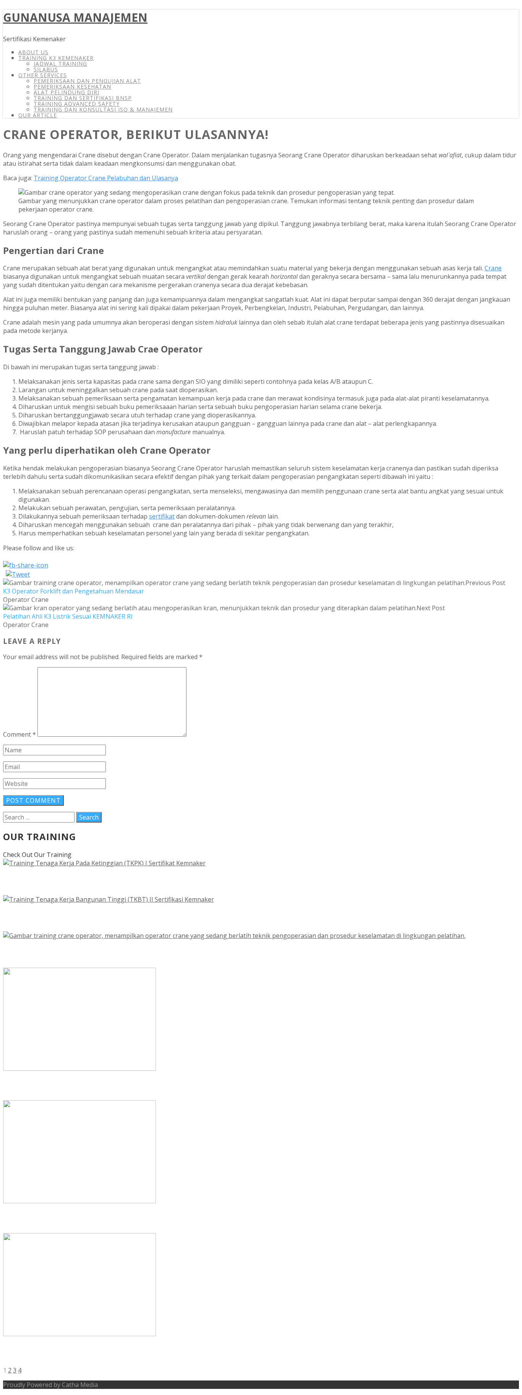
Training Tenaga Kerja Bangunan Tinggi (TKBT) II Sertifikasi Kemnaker (195, 917)
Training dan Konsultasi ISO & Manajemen (103, 109)
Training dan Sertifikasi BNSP (83, 98)
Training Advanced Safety (77, 103)
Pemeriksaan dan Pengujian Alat (87, 80)
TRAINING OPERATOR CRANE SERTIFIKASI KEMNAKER (131, 953)
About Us (33, 52)
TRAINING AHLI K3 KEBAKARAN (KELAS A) (104, 1352)
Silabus (46, 69)
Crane (493, 268)
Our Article (37, 115)
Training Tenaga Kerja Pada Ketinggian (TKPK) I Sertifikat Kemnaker (189, 881)
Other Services (42, 75)
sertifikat (162, 516)
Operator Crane (26, 599)
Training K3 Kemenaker (56, 57)
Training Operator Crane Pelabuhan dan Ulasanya (106, 178)
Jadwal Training (60, 63)
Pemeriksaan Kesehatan (72, 86)
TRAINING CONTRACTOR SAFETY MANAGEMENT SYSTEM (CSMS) (157, 1086)
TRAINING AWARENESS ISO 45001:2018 (96, 1219)
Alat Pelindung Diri (66, 92)
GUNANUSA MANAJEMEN (75, 17)
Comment (19, 734)
